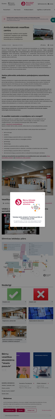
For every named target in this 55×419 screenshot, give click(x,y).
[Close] (43, 194)
